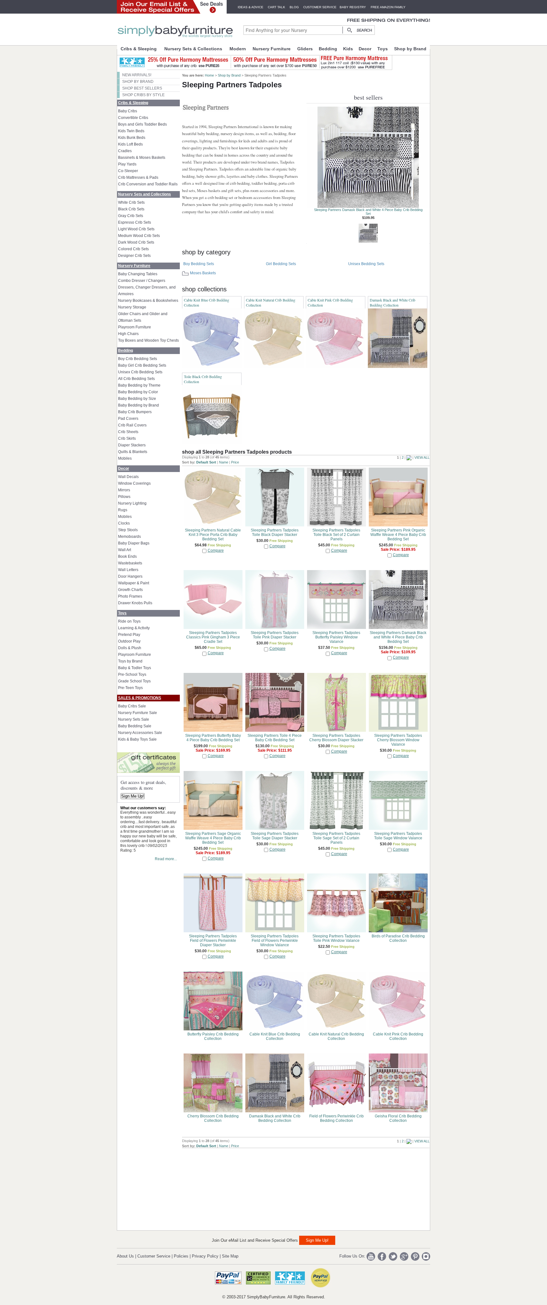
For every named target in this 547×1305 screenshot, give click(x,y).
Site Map (230, 1256)
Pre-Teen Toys (130, 688)
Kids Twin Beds (131, 131)
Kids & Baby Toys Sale (137, 739)
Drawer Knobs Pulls (135, 603)
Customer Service (319, 7)
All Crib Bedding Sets (136, 378)
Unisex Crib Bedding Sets (140, 372)
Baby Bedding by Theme (139, 385)
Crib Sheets (128, 432)
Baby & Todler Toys (134, 668)
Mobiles (125, 458)
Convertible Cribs (133, 117)
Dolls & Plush (129, 648)
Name (223, 462)
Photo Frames (130, 596)
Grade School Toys (134, 681)
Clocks (124, 523)
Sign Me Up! (132, 796)
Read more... (166, 859)
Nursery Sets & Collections (193, 48)
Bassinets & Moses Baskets (141, 157)
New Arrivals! (136, 75)
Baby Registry (353, 7)
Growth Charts (130, 589)
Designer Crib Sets (134, 255)
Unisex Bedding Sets (366, 264)
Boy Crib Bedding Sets (137, 359)
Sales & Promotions (139, 698)
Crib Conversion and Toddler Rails (148, 184)
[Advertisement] (229, 1187)
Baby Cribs (127, 111)
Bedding (328, 48)
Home (209, 75)
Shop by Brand (410, 48)
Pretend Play (129, 634)
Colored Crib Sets (133, 249)
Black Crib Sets (131, 209)
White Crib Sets (131, 202)
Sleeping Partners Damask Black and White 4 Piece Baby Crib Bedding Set (368, 211)
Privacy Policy (205, 1256)
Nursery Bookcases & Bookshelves (148, 300)
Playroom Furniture (134, 327)
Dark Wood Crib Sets (136, 242)
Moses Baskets (203, 273)
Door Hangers (130, 576)
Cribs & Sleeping (139, 48)
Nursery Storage (132, 307)
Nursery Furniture (272, 48)
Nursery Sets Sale (133, 719)
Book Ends (127, 556)
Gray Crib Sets (130, 216)
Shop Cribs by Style (143, 95)
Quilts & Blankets (132, 452)
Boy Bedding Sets (198, 264)
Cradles (125, 151)
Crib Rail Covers (132, 425)
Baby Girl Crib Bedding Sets (142, 365)
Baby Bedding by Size (137, 398)
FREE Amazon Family (388, 7)
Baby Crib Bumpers (135, 412)
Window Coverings (134, 483)
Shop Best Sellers (142, 88)
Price (235, 462)
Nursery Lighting (132, 503)
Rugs (122, 510)
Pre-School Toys (132, 674)
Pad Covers (128, 418)
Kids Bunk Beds (131, 137)
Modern (237, 48)
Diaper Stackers (132, 445)
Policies (181, 1256)
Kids (348, 48)
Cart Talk (276, 7)
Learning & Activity (134, 628)
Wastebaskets (130, 563)
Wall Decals (128, 477)
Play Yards (127, 164)
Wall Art (124, 550)
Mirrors (124, 490)
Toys (382, 48)
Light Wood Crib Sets (136, 229)
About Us (125, 1256)
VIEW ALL (422, 457)
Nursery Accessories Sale (140, 732)
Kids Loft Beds (130, 144)
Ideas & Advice (250, 7)
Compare (216, 550)
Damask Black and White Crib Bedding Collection (392, 302)
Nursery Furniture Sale (137, 713)
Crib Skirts (127, 438)
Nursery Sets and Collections (144, 194)
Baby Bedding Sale (134, 726)
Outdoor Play (129, 641)
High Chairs (128, 334)
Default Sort (206, 462)
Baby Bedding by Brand (138, 405)
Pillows (124, 496)
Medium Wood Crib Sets (139, 235)
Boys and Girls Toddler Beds (142, 124)
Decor (365, 48)
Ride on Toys (129, 621)
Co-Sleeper (128, 171)
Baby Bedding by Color (138, 392)
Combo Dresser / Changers (141, 280)
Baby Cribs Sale (132, 706)
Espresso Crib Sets (134, 222)
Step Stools (128, 530)
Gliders (305, 48)
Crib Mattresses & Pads (138, 177)
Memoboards (129, 536)
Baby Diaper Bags (133, 543)
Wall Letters (128, 570)
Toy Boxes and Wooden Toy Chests (148, 340)
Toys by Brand (130, 661)
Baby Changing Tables (137, 274)
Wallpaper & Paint (133, 583)
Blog (294, 7)
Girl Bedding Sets (281, 264)
